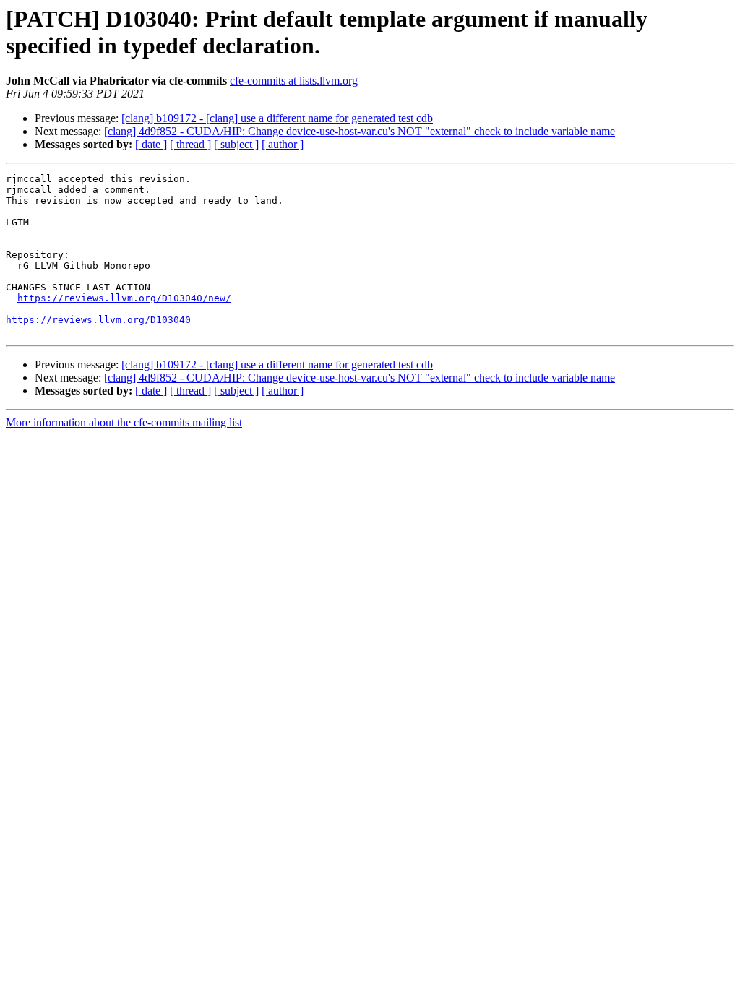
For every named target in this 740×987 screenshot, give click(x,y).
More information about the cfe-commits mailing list (124, 422)
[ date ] (151, 144)
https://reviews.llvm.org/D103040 (98, 319)
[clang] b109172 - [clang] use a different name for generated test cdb (277, 118)
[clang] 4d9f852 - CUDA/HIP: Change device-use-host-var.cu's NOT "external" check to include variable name (359, 131)
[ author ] (283, 144)
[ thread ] (190, 144)
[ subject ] (236, 144)
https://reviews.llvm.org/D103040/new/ (124, 298)
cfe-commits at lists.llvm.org (294, 80)
